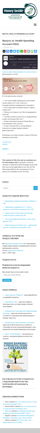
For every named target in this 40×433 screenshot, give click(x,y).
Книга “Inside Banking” (13, 334)
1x (14, 64)
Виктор (7, 411)
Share (34, 67)
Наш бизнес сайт (11, 302)
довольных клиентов (15, 250)
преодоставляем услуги (14, 243)
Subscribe (26, 67)
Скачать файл (7, 72)
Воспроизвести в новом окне (24, 72)
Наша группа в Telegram (14, 295)
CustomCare (6, 142)
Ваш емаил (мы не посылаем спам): (15, 272)
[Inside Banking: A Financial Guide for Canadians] (15, 372)
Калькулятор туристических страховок (19, 322)
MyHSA (4, 144)
